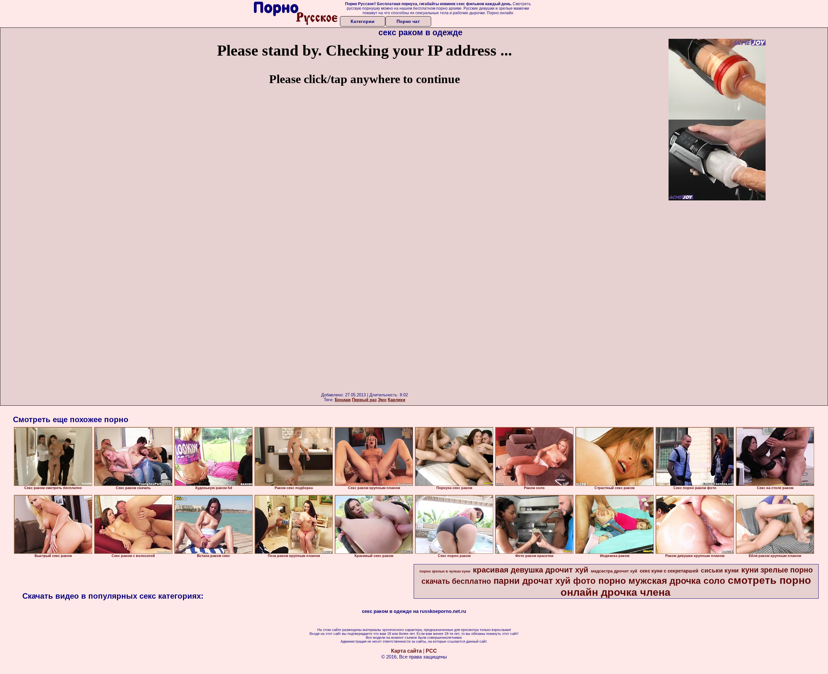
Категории (363, 21)
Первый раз (364, 399)
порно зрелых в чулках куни (444, 571)
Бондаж (343, 399)
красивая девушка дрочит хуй (530, 569)
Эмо (382, 399)
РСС (431, 651)
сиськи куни (720, 570)
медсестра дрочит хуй (614, 571)
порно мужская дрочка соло (661, 581)
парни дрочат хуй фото (545, 581)
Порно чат (408, 21)
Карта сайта (406, 651)
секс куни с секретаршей (669, 570)
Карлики (396, 399)
